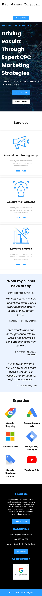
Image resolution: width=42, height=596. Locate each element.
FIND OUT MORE (21, 93)
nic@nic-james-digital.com (21, 534)
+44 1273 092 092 (21, 539)
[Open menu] (21, 11)
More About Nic (21, 522)
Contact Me (21, 18)
